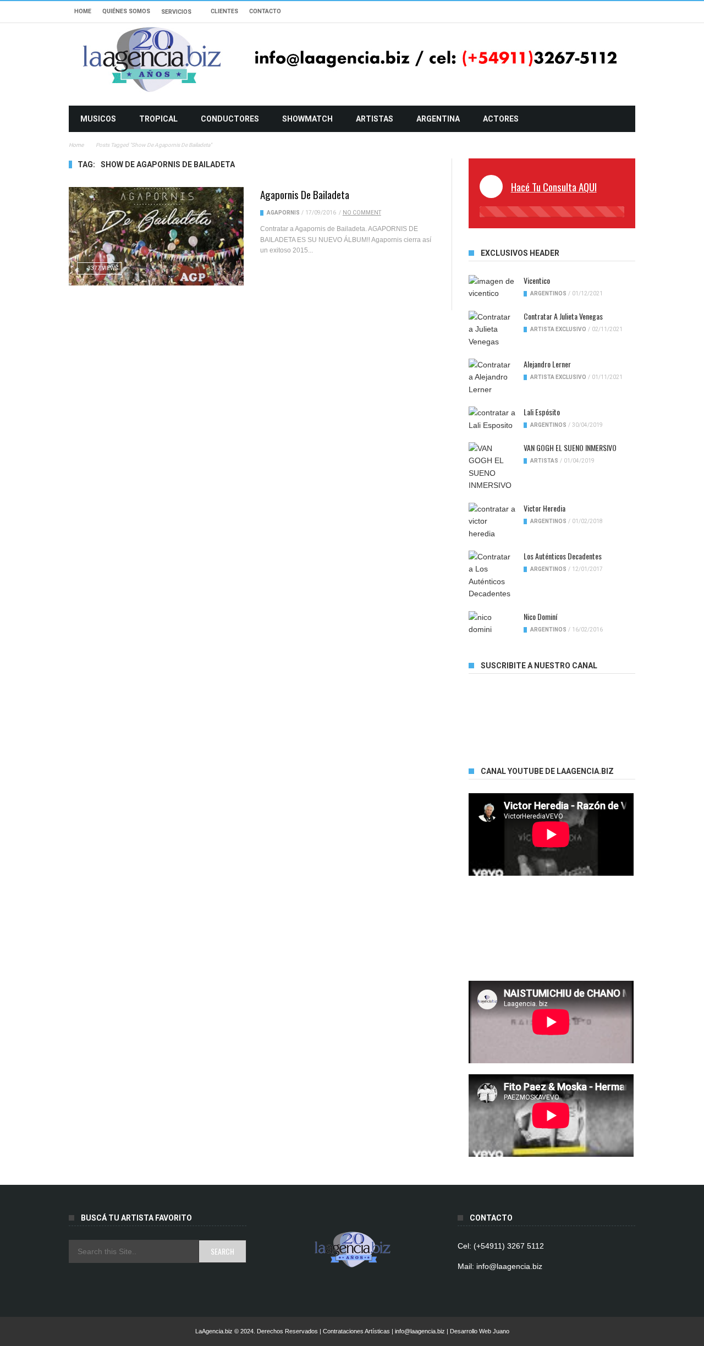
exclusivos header (520, 253)
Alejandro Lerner (547, 364)
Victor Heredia (544, 508)
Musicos (98, 118)
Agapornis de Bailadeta (304, 194)
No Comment (362, 213)
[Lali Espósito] (492, 418)
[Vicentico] (492, 287)
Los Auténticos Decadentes (563, 556)
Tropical (158, 118)
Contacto (265, 11)
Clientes (224, 11)
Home (82, 11)
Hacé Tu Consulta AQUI (554, 186)
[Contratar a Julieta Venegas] (492, 329)
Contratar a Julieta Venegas (563, 316)
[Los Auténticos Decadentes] (492, 575)
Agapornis (283, 213)
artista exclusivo (558, 329)
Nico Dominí (540, 616)
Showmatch (307, 118)
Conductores (230, 118)
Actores (501, 118)
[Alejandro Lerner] (492, 377)
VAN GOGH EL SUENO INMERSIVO (570, 447)
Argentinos (548, 293)
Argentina (438, 118)
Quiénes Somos (126, 11)
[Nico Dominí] (492, 623)
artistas (374, 118)
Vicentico (537, 280)
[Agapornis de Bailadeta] (156, 236)
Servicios (176, 11)
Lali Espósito (542, 411)
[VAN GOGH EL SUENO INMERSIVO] (492, 467)
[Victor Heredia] (492, 521)
